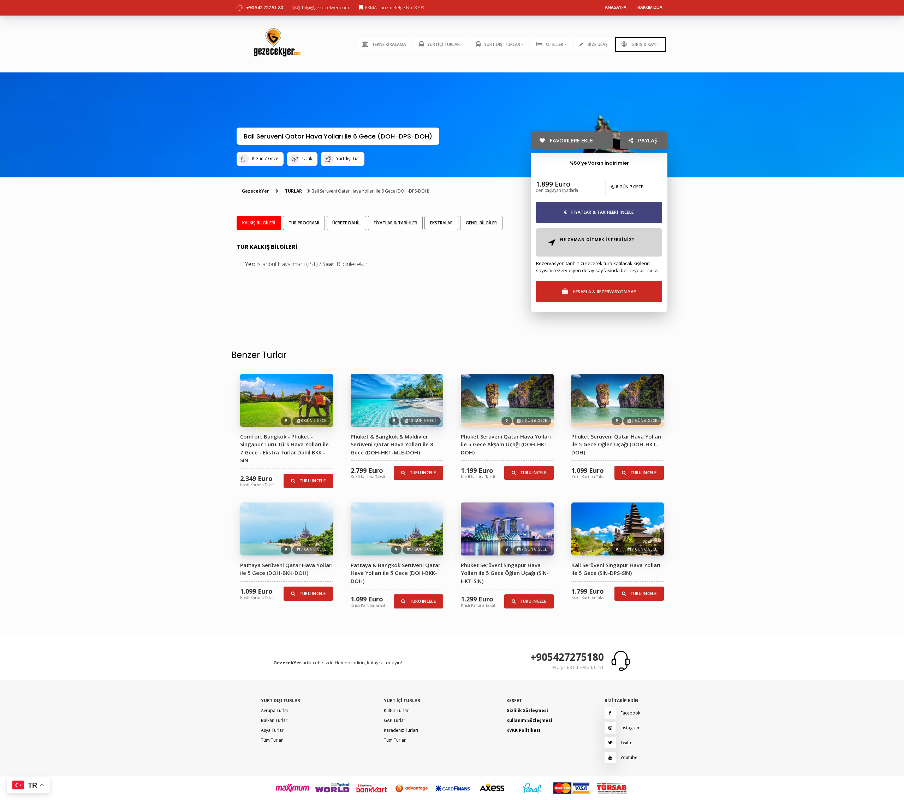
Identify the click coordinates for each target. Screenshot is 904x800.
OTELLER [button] (554, 44)
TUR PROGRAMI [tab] (304, 223)
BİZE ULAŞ (597, 44)
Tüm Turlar (272, 740)
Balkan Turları (275, 720)
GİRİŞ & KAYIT (644, 44)
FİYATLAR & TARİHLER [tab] (395, 223)
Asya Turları (273, 730)
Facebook (629, 713)
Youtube (628, 757)
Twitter (626, 743)
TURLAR (293, 191)
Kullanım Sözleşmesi (529, 720)
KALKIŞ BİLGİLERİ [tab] (258, 223)
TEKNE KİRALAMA (389, 44)
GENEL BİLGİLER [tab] (481, 223)
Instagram (630, 728)
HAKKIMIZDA (649, 7)
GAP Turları (395, 720)
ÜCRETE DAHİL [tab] (346, 223)
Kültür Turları (397, 710)
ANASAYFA (615, 7)
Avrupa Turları (275, 710)
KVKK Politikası (523, 730)
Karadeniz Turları (401, 730)
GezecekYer (255, 191)
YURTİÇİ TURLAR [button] (443, 44)
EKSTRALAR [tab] (441, 223)
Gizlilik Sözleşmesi (527, 710)
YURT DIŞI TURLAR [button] (502, 44)
